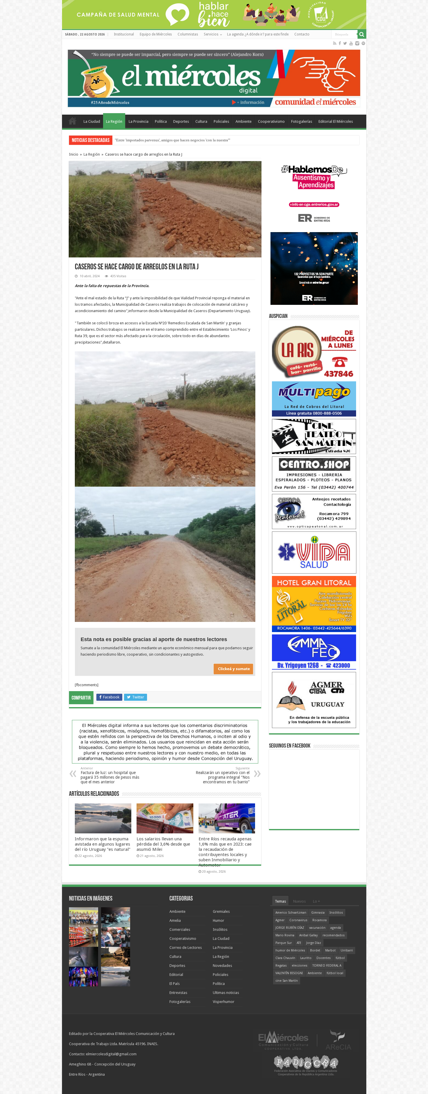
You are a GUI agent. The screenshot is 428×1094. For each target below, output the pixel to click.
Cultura (201, 121)
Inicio (73, 154)
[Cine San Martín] (314, 436)
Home (72, 121)
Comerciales (179, 929)
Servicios (211, 34)
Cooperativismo (271, 121)
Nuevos (299, 901)
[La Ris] (314, 350)
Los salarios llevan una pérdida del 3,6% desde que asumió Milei (163, 844)
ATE (299, 943)
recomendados (334, 935)
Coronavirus (298, 920)
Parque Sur (283, 943)
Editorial (176, 974)
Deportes (181, 121)
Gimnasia (318, 913)
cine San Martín (286, 981)
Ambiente (244, 121)
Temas (280, 901)
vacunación (317, 928)
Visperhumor (223, 1001)
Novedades (222, 965)
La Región (114, 121)
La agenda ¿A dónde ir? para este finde (258, 34)
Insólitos (220, 929)
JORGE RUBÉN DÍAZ (289, 928)
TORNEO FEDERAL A (326, 965)
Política (161, 121)
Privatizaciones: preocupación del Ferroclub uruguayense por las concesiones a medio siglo (187, 140)
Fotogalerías (301, 121)
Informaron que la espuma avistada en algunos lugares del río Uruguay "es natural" (102, 844)
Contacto (301, 34)
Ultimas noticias (226, 992)
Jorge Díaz (313, 943)
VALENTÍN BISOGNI (289, 973)
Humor (218, 920)
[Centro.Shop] (314, 474)
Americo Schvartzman (290, 913)
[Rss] (335, 43)
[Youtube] (351, 43)
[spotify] (363, 43)
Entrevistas (178, 992)
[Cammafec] (314, 652)
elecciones (299, 965)
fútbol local (335, 973)
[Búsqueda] (362, 34)
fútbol (340, 958)
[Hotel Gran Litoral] (314, 604)
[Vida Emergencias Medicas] (314, 552)
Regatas (281, 965)
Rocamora (319, 920)
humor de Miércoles (290, 950)
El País (174, 983)
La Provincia (138, 121)
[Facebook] (340, 43)
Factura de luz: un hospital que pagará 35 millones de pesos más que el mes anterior (110, 775)
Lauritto (306, 958)
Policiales (221, 121)
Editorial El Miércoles (336, 121)
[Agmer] (314, 700)
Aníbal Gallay (308, 935)
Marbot (330, 950)
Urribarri (347, 950)
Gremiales (221, 911)
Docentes (323, 958)
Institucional (124, 34)
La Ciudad (92, 121)
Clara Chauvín (285, 958)
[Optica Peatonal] (314, 511)
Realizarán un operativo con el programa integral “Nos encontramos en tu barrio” (223, 775)
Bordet (315, 950)
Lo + (316, 901)
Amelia (175, 920)
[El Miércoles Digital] (214, 77)
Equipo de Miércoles (156, 34)
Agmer (279, 920)
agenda (335, 928)
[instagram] (357, 43)
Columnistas (188, 34)
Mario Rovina (284, 935)
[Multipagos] (314, 398)
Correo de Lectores (185, 947)
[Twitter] (345, 43)
